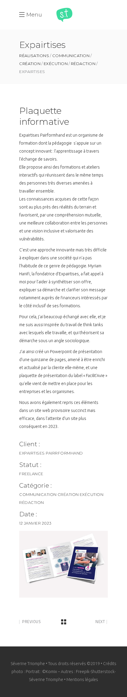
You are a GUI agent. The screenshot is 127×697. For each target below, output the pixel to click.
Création (29, 64)
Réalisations (34, 56)
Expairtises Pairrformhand (51, 453)
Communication (71, 56)
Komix (51, 671)
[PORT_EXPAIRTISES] (63, 564)
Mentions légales (82, 679)
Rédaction (83, 64)
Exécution (56, 64)
